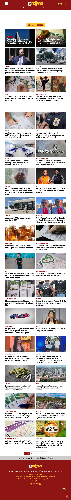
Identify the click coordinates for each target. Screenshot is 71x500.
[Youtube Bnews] (40, 484)
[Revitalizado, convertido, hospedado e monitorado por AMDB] (64, 489)
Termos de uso (58, 471)
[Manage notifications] (67, 496)
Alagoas (40, 7)
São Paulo (45, 7)
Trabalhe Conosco (14, 471)
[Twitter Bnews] (34, 484)
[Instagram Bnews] (37, 484)
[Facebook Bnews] (31, 484)
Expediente (33, 471)
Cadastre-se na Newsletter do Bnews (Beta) (36, 458)
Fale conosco (24, 471)
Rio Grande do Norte (32, 7)
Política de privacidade (45, 471)
